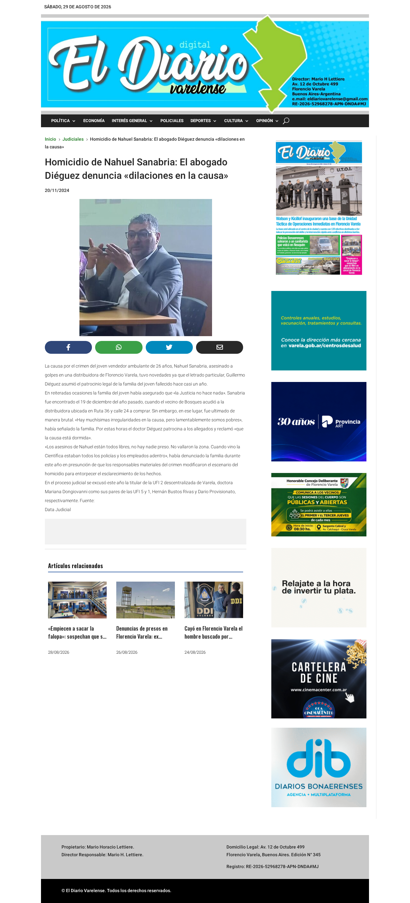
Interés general (129, 121)
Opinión (264, 121)
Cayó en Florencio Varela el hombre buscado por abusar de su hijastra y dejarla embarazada (213, 640)
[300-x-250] (318, 368)
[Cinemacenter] (318, 679)
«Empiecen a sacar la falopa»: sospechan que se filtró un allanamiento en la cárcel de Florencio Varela (77, 640)
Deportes (201, 121)
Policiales (172, 121)
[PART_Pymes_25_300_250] (318, 459)
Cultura (233, 121)
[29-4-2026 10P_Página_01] (318, 277)
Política (60, 121)
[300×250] (318, 625)
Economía (94, 121)
